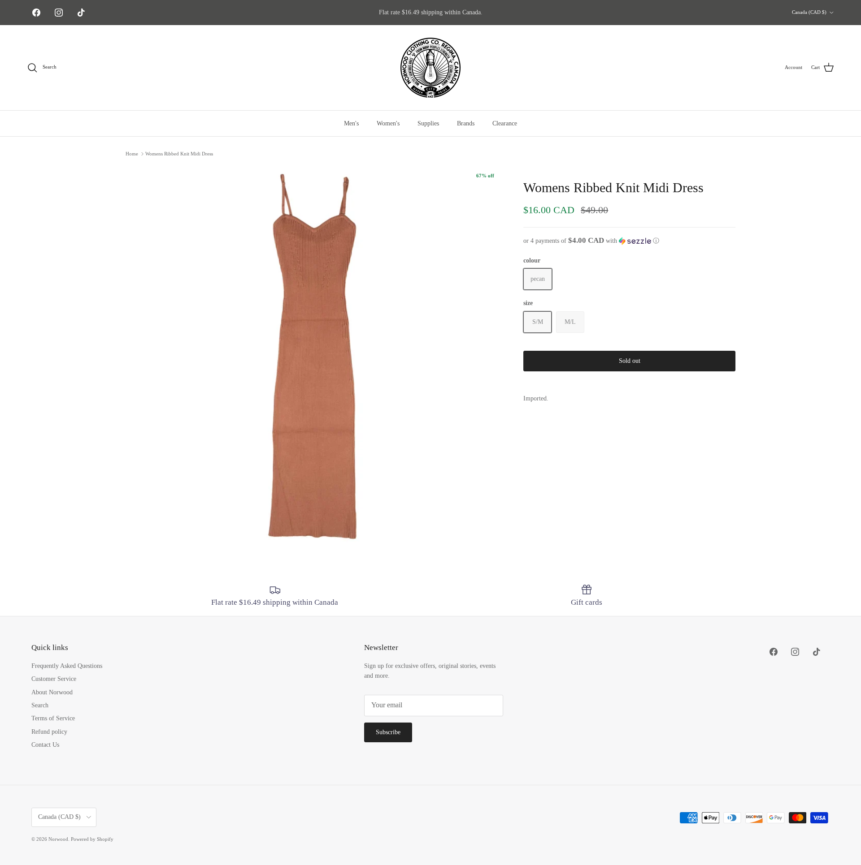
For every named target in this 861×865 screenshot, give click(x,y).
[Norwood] (430, 67)
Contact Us (45, 744)
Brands (465, 123)
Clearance (504, 123)
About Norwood (52, 692)
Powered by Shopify (92, 839)
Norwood (58, 839)
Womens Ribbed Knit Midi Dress (179, 153)
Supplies (428, 123)
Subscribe (388, 732)
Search (39, 705)
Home (132, 153)
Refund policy (49, 731)
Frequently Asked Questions (66, 666)
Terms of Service (53, 718)
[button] (629, 241)
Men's (351, 123)
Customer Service (53, 679)
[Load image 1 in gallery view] (315, 355)
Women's (388, 123)
